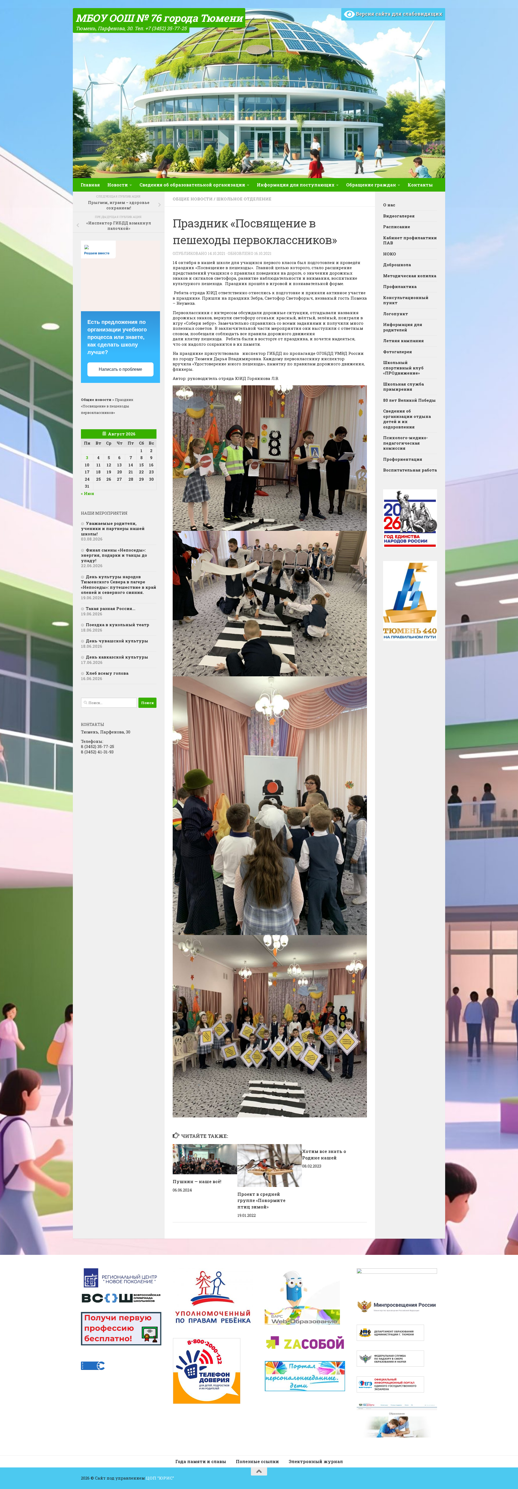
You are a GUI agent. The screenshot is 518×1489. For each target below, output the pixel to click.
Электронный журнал (316, 1461)
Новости (117, 185)
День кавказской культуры (117, 657)
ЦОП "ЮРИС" (160, 1478)
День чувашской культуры (117, 640)
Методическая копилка (409, 275)
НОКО (389, 254)
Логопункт (395, 313)
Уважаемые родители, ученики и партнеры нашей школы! (113, 528)
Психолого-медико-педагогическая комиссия (405, 443)
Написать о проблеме (120, 369)
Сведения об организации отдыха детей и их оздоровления (407, 419)
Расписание (396, 226)
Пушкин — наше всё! (197, 1181)
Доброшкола (397, 264)
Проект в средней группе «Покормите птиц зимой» (261, 1200)
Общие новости (193, 199)
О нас (389, 204)
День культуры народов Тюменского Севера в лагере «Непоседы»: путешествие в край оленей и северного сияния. (118, 584)
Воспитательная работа (410, 470)
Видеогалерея (399, 216)
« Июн (87, 493)
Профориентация (402, 459)
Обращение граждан (371, 185)
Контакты (420, 185)
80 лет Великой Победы (409, 400)
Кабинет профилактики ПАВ (410, 240)
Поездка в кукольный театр (117, 624)
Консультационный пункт (405, 300)
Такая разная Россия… (110, 608)
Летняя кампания (403, 340)
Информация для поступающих (296, 185)
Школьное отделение (243, 199)
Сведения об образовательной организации (192, 185)
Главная (90, 185)
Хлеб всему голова (107, 673)
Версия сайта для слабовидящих (398, 14)
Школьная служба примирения (403, 386)
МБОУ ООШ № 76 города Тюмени (159, 18)
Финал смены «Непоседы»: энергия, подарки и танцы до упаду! (114, 555)
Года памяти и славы (200, 1461)
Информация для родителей (402, 327)
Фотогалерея (397, 351)
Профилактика (400, 286)
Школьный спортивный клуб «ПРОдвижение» (403, 368)
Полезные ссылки (257, 1461)
